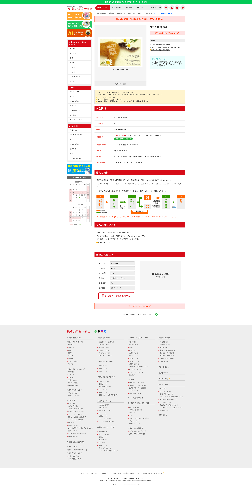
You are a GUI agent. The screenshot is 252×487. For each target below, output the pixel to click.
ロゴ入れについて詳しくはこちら (108, 97)
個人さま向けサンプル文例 (137, 431)
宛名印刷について (104, 242)
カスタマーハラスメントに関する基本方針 (149, 473)
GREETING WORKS (130, 484)
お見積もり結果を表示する (117, 296)
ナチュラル (73, 48)
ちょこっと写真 (73, 383)
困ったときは (163, 384)
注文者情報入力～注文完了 (138, 388)
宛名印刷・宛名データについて (169, 399)
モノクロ (72, 81)
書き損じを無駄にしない (167, 355)
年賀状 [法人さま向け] (75, 442)
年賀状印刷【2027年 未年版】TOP (105, 13)
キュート (72, 72)
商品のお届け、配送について (169, 405)
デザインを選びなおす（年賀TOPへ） (138, 314)
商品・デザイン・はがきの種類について (171, 397)
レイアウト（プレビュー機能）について (171, 408)
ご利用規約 (104, 473)
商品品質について (135, 407)
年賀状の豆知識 (164, 337)
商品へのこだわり (134, 423)
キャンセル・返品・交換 (136, 372)
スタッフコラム (163, 367)
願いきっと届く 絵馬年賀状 (77, 417)
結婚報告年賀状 (73, 436)
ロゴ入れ (72, 87)
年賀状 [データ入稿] (105, 361)
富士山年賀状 (72, 431)
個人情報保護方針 (129, 473)
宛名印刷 (129, 7)
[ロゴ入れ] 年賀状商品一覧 (144, 13)
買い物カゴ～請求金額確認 (137, 385)
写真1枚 (71, 372)
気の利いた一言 (165, 344)
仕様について (103, 365)
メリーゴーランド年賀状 (75, 420)
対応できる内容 (75, 92)
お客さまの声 (163, 373)
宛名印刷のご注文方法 (136, 382)
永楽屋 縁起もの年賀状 (75, 409)
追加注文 (132, 375)
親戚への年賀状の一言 (167, 358)
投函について (133, 353)
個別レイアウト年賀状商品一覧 (108, 395)
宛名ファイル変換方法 (106, 355)
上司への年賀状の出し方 (167, 350)
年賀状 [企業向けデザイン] (76, 446)
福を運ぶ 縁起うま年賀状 (76, 411)
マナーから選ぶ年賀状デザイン (78, 433)
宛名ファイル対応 (104, 353)
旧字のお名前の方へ (135, 393)
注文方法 (73, 149)
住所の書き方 (164, 361)
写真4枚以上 (72, 380)
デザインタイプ (72, 393)
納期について (74, 105)
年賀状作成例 (74, 130)
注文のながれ (74, 101)
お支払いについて (165, 402)
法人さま (115, 7)
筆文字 (72, 62)
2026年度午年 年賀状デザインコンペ (80, 428)
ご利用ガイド (154, 7)
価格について (141, 7)
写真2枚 (71, 374)
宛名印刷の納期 (104, 347)
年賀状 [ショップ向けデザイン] (77, 450)
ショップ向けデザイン (75, 459)
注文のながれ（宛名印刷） (107, 342)
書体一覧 (132, 412)
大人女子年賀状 (73, 406)
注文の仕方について (166, 391)
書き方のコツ (164, 347)
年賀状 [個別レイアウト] (106, 377)
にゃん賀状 (71, 403)
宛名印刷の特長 (104, 350)
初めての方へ (133, 342)
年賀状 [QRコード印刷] (106, 427)
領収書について (134, 361)
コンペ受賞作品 (75, 76)
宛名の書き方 (164, 342)
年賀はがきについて (135, 410)
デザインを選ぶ (102, 7)
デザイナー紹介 (134, 421)
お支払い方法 (133, 358)
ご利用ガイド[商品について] (138, 403)
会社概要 (81, 473)
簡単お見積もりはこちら (123, 138)
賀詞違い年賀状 (73, 425)
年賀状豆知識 (164, 410)
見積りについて (134, 364)
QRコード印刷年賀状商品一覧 (108, 451)
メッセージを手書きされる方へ (139, 418)
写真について (133, 415)
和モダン (73, 53)
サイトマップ (170, 473)
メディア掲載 (163, 379)
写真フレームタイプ (74, 396)
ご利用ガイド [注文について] (139, 337)
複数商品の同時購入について (138, 366)
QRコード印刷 (74, 126)
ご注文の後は (133, 390)
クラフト (72, 67)
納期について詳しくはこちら (160, 50)
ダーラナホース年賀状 (75, 414)
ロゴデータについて (76, 110)
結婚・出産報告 (73, 385)
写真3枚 (71, 377)
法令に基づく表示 (115, 473)
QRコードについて (76, 135)
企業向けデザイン (73, 456)
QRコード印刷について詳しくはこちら (110, 99)
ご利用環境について (92, 473)
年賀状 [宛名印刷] (104, 337)
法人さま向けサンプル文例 (137, 434)
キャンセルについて (76, 120)
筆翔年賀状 (72, 422)
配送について (133, 350)
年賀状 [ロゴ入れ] (104, 401)
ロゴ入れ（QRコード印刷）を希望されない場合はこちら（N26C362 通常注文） (123, 101)
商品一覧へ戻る (120, 84)
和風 (71, 58)
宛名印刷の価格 (104, 344)
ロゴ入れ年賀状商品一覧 (106, 421)
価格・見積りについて (166, 394)
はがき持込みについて (136, 369)
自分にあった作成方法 (167, 353)
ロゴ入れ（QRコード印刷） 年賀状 (126, 13)
